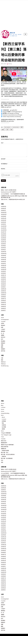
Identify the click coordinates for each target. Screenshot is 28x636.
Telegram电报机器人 (6, 433)
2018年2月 (3, 308)
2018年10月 (3, 293)
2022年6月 (3, 240)
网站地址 (3, 168)
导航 (3, 423)
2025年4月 (3, 218)
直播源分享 (3, 448)
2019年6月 (3, 277)
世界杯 (2, 323)
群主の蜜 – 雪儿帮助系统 (6, 458)
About (2, 403)
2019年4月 (3, 281)
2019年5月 (3, 279)
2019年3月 (3, 283)
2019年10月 (3, 269)
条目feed (3, 362)
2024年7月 (3, 232)
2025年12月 (3, 212)
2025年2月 (3, 222)
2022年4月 (3, 242)
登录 (2, 360)
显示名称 (3, 159)
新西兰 (3, 129)
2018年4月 (3, 304)
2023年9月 (3, 238)
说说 (2, 462)
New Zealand (7, 127)
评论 (2, 143)
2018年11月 (3, 291)
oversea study (15, 127)
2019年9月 (3, 271)
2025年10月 (3, 214)
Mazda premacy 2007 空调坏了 (8, 192)
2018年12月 (3, 289)
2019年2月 (3, 285)
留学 (7, 129)
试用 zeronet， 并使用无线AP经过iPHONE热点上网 (13, 199)
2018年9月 (3, 295)
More (2, 415)
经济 (2, 339)
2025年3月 (3, 220)
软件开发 (3, 351)
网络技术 (3, 343)
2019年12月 (3, 265)
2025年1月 (3, 224)
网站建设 (3, 341)
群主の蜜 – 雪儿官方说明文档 (7, 454)
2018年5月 (3, 302)
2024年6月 (3, 234)
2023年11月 (3, 236)
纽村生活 (3, 337)
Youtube (3, 321)
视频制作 (3, 349)
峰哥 (22, 127)
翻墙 (2, 347)
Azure (2, 317)
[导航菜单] (25, 34)
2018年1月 (3, 310)
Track (2, 437)
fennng (10, 63)
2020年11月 (3, 251)
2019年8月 (3, 273)
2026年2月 (3, 208)
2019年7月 (3, 275)
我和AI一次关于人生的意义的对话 (8, 190)
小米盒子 (3, 329)
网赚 (2, 345)
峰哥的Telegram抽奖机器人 (7, 444)
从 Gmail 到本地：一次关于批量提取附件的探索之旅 (13, 194)
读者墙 (3, 429)
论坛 (2, 460)
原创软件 (3, 325)
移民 (11, 129)
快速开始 (4, 456)
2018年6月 (3, 300)
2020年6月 (3, 255)
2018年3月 (3, 306)
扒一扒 (2, 333)
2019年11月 (3, 267)
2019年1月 (3, 287)
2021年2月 (3, 249)
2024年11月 (3, 228)
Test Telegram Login (6, 435)
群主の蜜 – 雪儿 (4, 452)
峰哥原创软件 (4, 442)
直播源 (2, 335)
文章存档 (4, 425)
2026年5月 (3, 206)
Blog (2, 405)
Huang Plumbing (5, 413)
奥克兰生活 (3, 440)
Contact (3, 407)
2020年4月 (3, 257)
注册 (2, 358)
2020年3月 (3, 259)
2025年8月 (3, 216)
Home (2, 409)
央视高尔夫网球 (5, 450)
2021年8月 (3, 245)
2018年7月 (3, 298)
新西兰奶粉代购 (4, 446)
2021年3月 (3, 247)
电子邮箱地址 (4, 163)
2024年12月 (3, 226)
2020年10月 (3, 253)
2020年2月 (3, 261)
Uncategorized (5, 319)
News (2, 431)
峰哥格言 (3, 331)
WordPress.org (4, 366)
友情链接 (4, 421)
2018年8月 (3, 296)
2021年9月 (3, 244)
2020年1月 (3, 263)
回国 (2, 327)
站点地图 (4, 427)
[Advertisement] (14, 15)
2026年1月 (3, 210)
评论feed (3, 364)
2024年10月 (3, 230)
